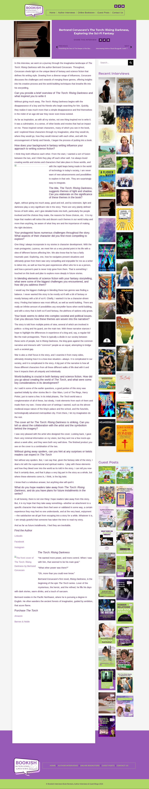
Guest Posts (103, 12)
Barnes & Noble (22, 621)
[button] (100, 40)
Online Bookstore (86, 12)
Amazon (18, 616)
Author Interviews (66, 12)
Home (52, 12)
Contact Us (117, 12)
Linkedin (18, 536)
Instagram (19, 547)
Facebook (19, 541)
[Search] (130, 62)
